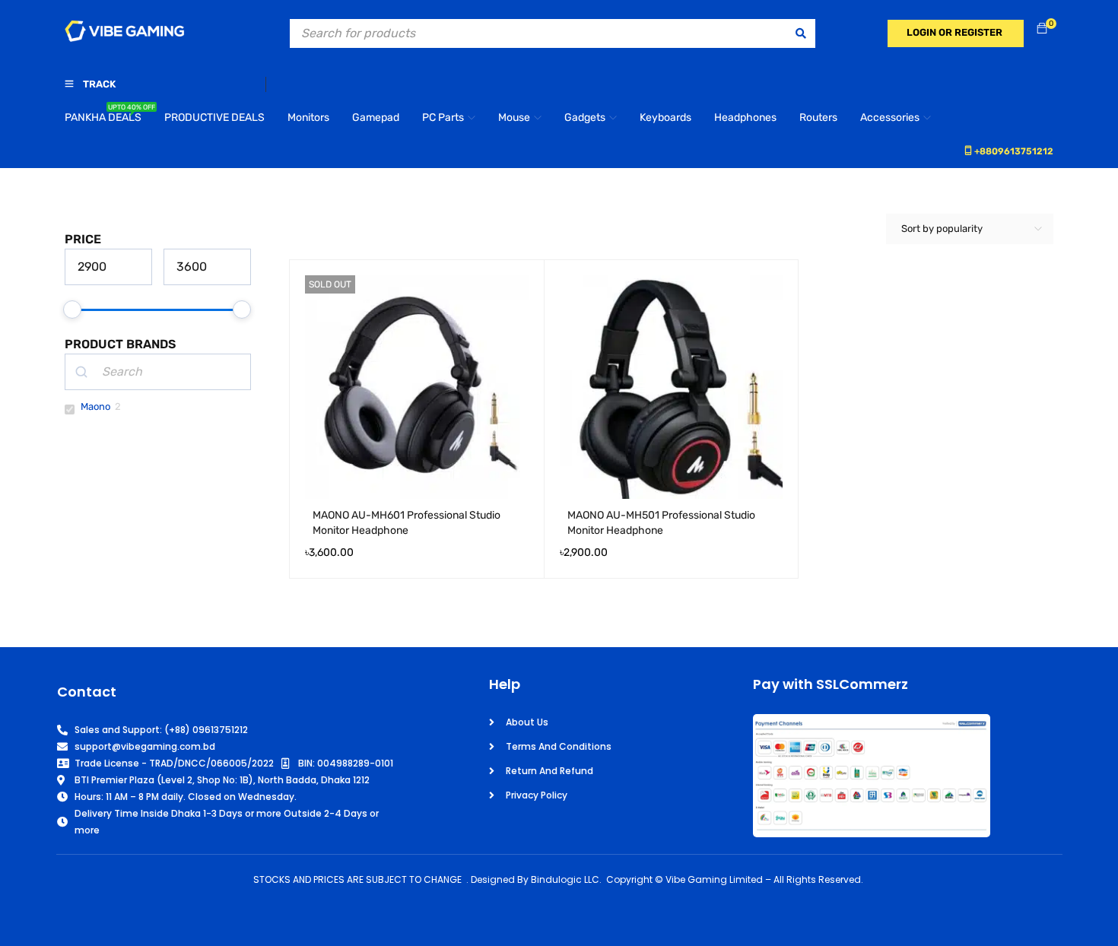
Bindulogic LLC (565, 879)
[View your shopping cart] (1042, 29)
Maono (95, 406)
